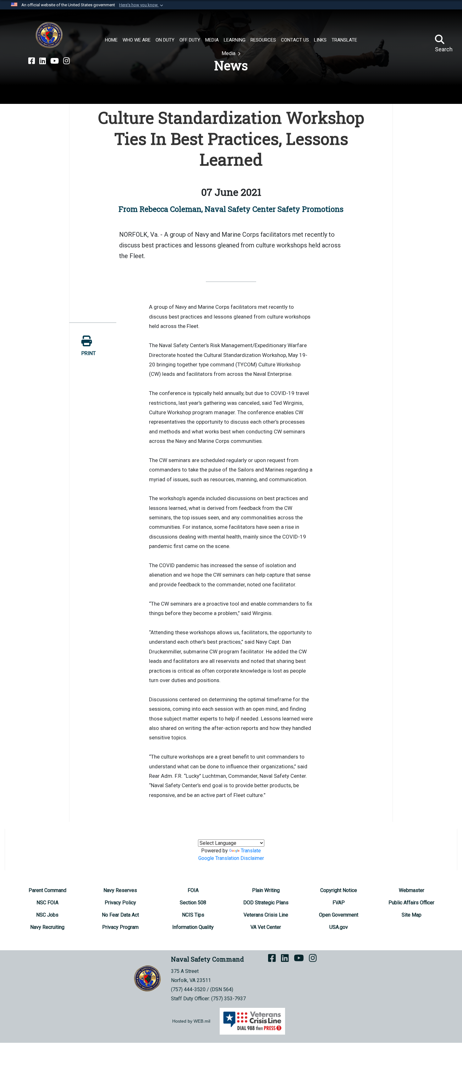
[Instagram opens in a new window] (66, 61)
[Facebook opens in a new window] (31, 61)
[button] (141, 5)
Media (229, 53)
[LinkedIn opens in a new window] (42, 61)
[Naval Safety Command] (49, 35)
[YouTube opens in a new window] (54, 61)
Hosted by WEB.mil (191, 1021)
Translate (251, 851)
